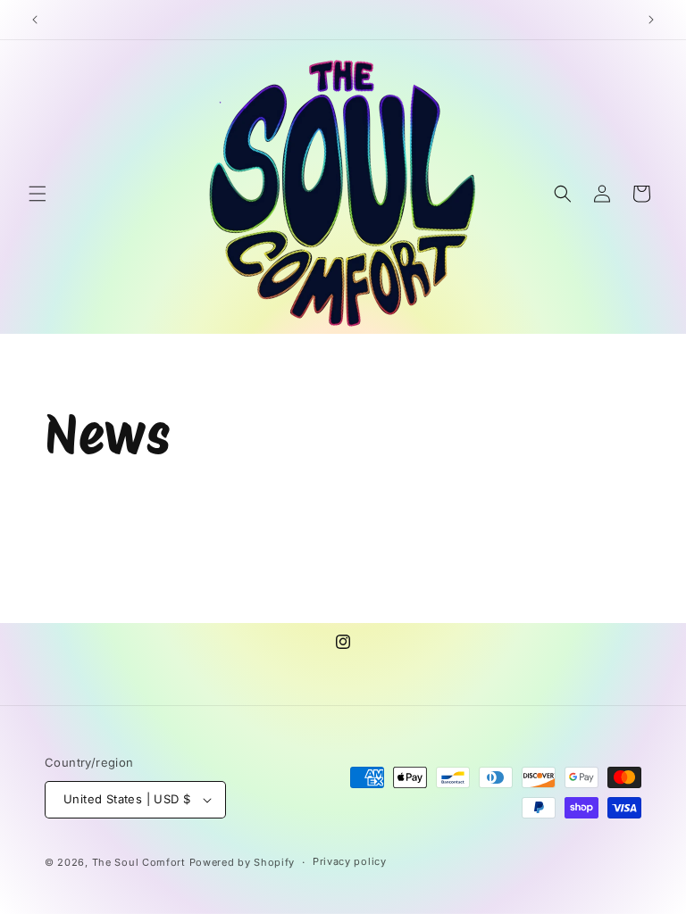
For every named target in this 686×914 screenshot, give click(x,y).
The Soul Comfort (139, 862)
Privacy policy (350, 861)
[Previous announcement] (34, 19)
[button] (37, 193)
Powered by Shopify (242, 862)
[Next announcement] (651, 19)
